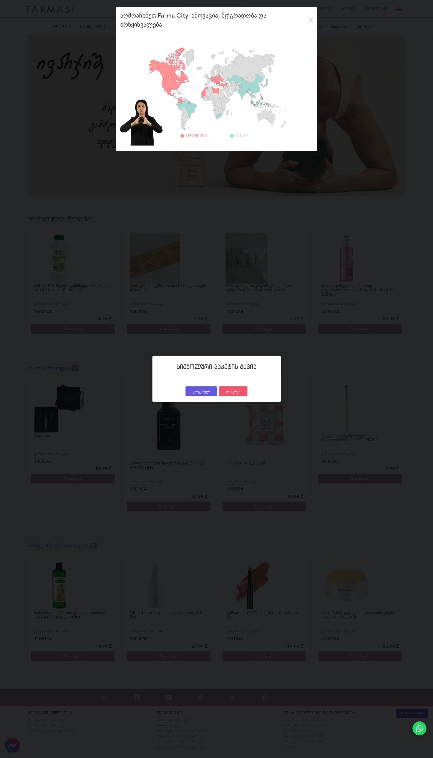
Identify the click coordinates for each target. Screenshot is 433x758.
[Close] (311, 20)
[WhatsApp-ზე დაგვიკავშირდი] (419, 728)
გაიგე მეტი (201, 391)
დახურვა (233, 391)
